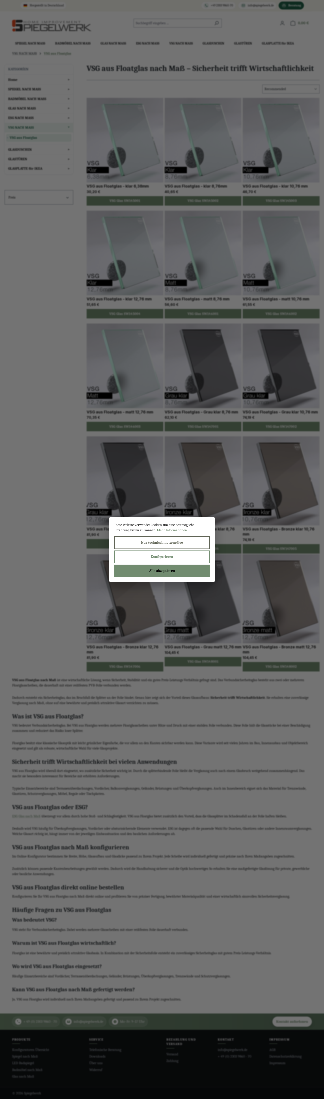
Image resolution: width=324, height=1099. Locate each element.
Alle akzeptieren (162, 571)
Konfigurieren (162, 557)
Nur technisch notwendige (162, 543)
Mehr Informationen (172, 530)
